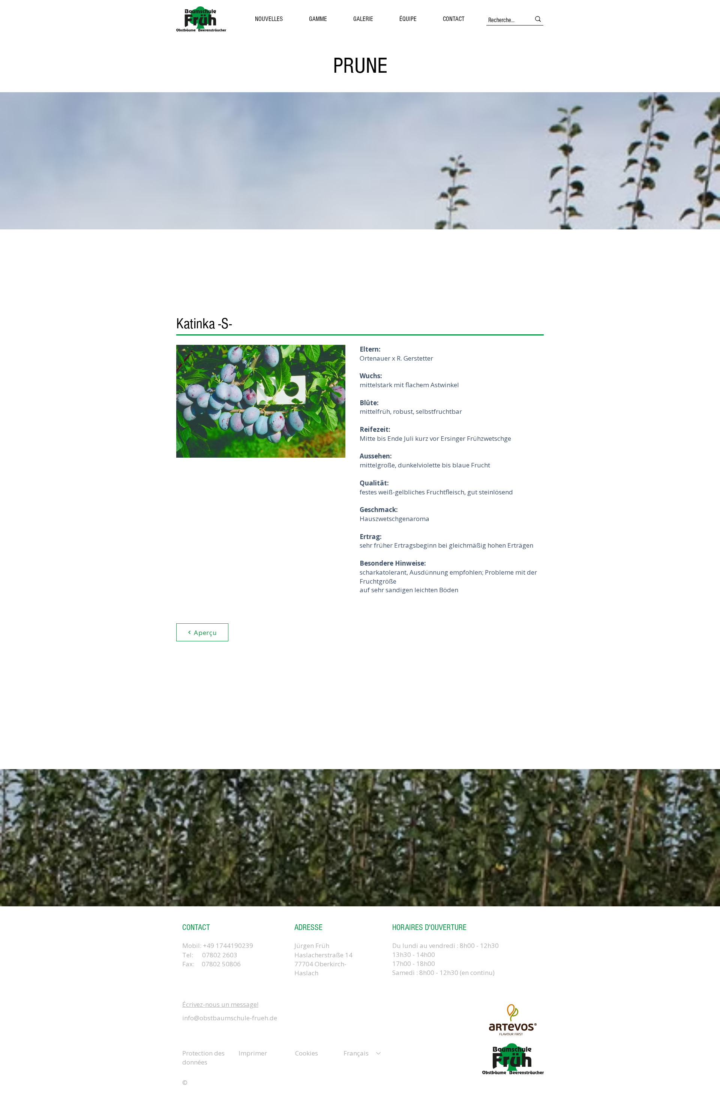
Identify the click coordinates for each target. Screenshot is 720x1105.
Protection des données (203, 1057)
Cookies (306, 1053)
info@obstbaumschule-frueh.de (229, 1018)
